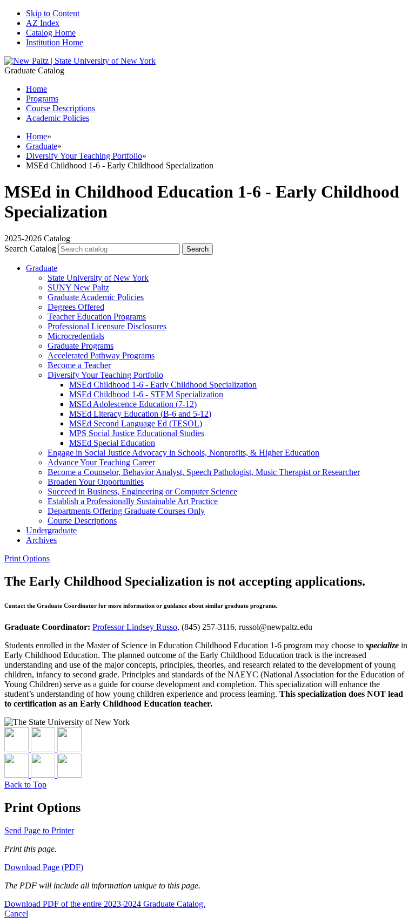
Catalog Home (51, 32)
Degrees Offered (76, 306)
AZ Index (42, 23)
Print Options (27, 558)
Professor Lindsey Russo (134, 627)
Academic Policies (57, 118)
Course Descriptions (60, 108)
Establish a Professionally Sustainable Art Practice (133, 501)
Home (36, 136)
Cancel (16, 913)
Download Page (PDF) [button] (43, 867)
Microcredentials (76, 336)
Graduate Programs (80, 345)
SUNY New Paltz (78, 287)
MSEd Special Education (112, 442)
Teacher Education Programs (97, 316)
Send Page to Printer (39, 830)
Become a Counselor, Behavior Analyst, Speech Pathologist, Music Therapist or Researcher (204, 472)
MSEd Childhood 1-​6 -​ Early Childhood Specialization (163, 384)
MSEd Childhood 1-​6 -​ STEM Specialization (146, 394)
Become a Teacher (79, 365)
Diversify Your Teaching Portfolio (84, 155)
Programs (42, 98)
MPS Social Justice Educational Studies (136, 433)
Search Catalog (30, 248)
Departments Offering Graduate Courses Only (126, 510)
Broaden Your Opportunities (96, 481)
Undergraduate (51, 530)
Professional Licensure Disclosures (107, 326)
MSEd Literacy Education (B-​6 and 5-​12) (140, 413)
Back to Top (25, 784)
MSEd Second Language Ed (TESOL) (135, 423)
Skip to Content (52, 13)
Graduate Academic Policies (96, 297)
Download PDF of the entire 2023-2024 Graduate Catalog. (104, 903)
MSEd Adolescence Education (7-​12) (133, 404)
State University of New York (98, 277)
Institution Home (54, 42)
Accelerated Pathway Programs (101, 355)
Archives (41, 540)
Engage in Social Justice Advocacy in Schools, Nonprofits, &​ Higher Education (183, 452)
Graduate (41, 146)
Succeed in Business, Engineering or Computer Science (142, 491)
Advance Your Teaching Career (101, 462)
